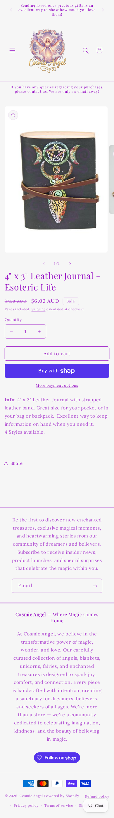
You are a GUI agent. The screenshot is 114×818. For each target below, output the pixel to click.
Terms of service (58, 805)
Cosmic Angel (31, 796)
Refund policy (97, 796)
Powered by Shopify (61, 796)
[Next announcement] (102, 9)
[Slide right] (70, 263)
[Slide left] (43, 263)
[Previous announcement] (11, 9)
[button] (12, 50)
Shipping (39, 309)
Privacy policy (26, 805)
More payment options (57, 385)
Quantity (13, 319)
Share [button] (17, 463)
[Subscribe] (95, 586)
